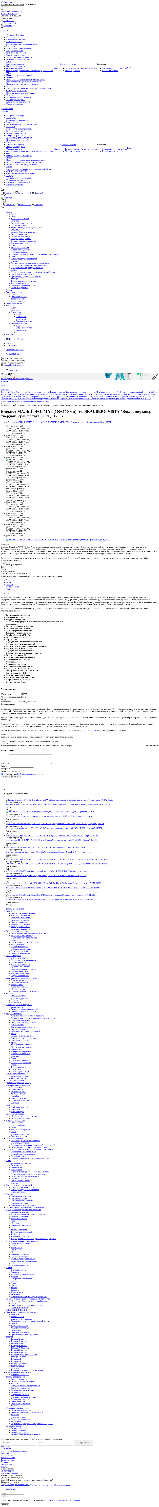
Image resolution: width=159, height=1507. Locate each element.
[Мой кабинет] (2, 28)
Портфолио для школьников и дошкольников (30, 401)
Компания (15, 310)
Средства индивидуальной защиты (135, 392)
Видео (8, 582)
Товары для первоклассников (34, 396)
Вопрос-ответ (7, 1464)
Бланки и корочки (57, 392)
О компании (21, 317)
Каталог (14, 216)
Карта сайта (6, 1453)
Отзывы (9, 585)
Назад (13, 214)
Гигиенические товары (80, 394)
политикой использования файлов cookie (63, 1500)
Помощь (4, 1462)
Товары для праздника (120, 394)
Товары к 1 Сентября (10, 392)
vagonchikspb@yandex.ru (11, 11)
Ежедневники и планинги (39, 392)
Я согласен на (24, 774)
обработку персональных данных (30, 774)
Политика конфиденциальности (14, 1451)
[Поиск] (3, 201)
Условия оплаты (8, 1458)
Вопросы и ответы (24, 328)
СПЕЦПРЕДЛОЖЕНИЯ (100, 394)
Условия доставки (8, 1460)
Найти (4, 1496)
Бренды (4, 1467)
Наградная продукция (40, 399)
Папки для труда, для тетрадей (60, 396)
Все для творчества (138, 394)
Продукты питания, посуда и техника (29, 394)
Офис (69, 399)
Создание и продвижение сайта (15, 1485)
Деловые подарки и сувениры (57, 394)
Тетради (138, 396)
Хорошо (5, 1505)
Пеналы (18, 396)
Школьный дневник (120, 396)
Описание (10, 580)
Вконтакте (13, 370)
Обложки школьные (80, 399)
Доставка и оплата (19, 297)
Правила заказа (12, 587)
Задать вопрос (12, 589)
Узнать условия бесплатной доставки (17, 379)
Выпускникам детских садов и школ (80, 392)
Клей (75, 396)
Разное (132, 396)
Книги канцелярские (58, 399)
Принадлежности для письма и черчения (94, 396)
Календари (23, 392)
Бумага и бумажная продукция (102, 399)
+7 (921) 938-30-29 (9, 14)
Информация (6, 1455)
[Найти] (2, 9)
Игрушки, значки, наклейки (108, 392)
